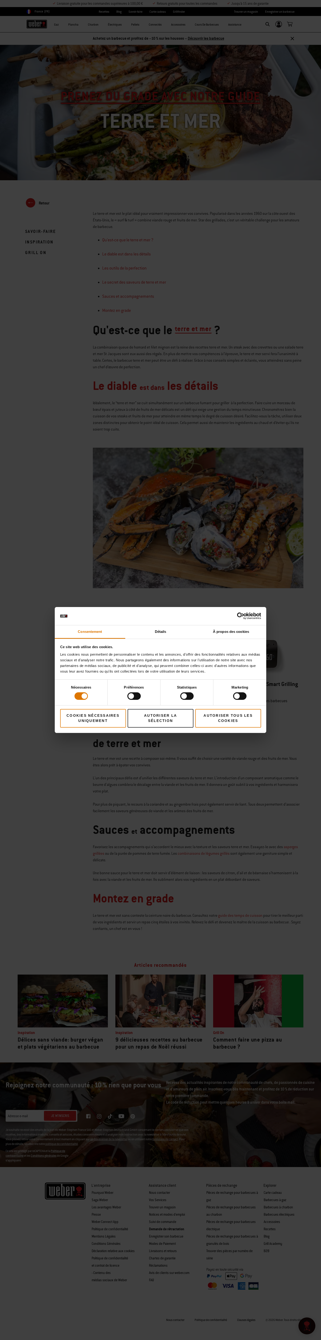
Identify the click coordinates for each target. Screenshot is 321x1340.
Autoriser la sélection (160, 718)
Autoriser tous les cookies (228, 718)
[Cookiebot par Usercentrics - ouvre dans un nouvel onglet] (240, 615)
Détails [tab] (160, 632)
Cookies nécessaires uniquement (93, 718)
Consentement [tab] (90, 632)
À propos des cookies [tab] (231, 632)
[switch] (134, 696)
